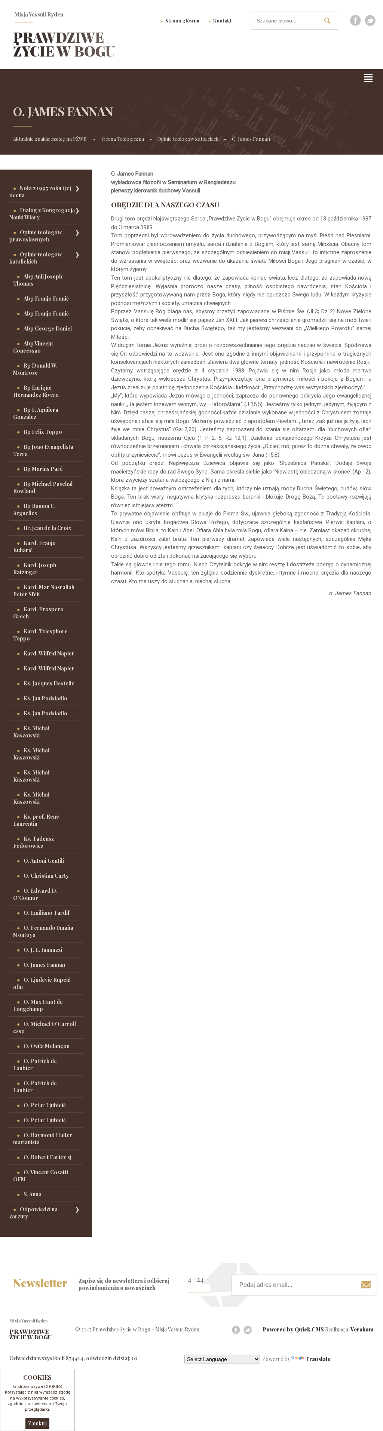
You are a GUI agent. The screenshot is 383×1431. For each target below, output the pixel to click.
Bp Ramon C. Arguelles (34, 509)
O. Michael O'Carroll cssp (44, 1027)
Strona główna (182, 20)
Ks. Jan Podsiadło (45, 698)
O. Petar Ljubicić (45, 1105)
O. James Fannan (251, 139)
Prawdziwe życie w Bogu (64, 44)
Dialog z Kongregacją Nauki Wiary (42, 214)
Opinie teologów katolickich (187, 139)
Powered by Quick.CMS (293, 1329)
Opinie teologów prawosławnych (35, 236)
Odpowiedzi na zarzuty (33, 1213)
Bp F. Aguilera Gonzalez (35, 413)
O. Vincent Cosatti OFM (40, 1176)
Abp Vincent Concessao (33, 347)
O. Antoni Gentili (44, 860)
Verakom (362, 1329)
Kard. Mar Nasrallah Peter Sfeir (43, 591)
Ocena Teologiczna (123, 139)
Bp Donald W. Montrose (35, 369)
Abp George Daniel (48, 328)
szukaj (330, 20)
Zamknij (37, 1423)
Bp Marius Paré (43, 468)
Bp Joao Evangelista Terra (43, 450)
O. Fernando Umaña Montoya (43, 931)
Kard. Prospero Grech (38, 613)
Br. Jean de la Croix (47, 528)
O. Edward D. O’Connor (35, 894)
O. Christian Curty (46, 875)
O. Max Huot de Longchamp (38, 1005)
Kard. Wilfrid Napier (49, 653)
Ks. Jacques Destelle (49, 683)
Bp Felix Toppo (43, 431)
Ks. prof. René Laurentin (36, 820)
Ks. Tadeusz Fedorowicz (33, 842)
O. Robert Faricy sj (47, 1157)
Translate (318, 1359)
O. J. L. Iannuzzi (43, 949)
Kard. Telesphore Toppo (40, 635)
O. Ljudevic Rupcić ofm (41, 983)
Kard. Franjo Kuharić (34, 546)
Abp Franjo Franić (46, 298)
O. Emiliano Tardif (47, 912)
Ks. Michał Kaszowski (31, 732)
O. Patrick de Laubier (35, 1064)
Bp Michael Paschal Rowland (43, 487)
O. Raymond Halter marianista (42, 1139)
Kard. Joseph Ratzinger (34, 568)
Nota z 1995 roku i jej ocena (40, 192)
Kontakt (222, 20)
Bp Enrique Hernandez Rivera (36, 391)
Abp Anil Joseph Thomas (37, 280)
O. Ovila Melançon (47, 1046)
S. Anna (33, 1194)
